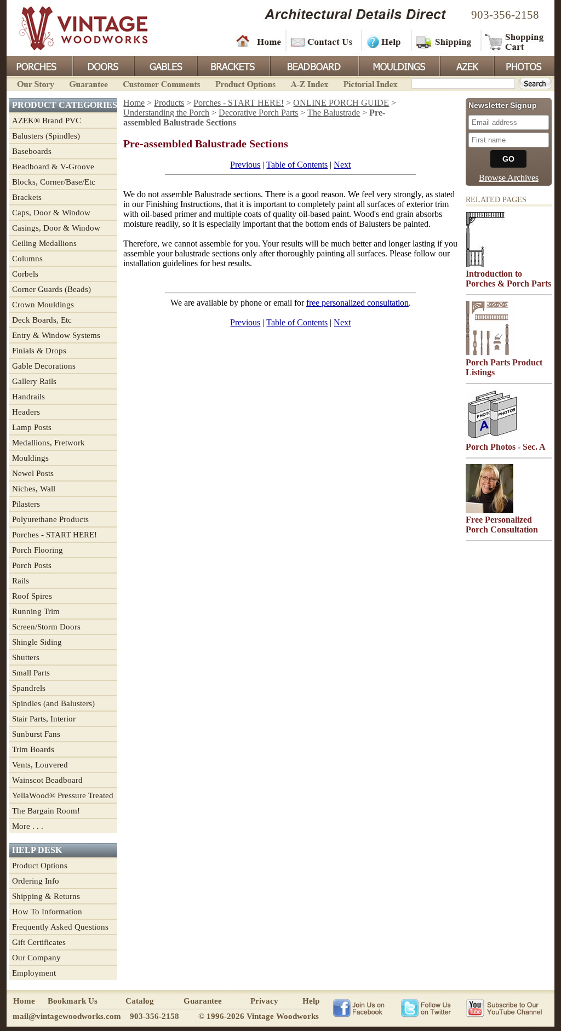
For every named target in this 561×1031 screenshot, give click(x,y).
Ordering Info (35, 881)
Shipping (444, 41)
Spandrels (28, 688)
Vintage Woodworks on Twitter (427, 1007)
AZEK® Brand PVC (46, 120)
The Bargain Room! (46, 810)
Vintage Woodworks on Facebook (358, 1007)
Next (342, 164)
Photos (524, 65)
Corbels (25, 274)
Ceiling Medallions (44, 243)
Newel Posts (33, 473)
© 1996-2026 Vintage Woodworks (258, 1016)
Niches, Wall (33, 488)
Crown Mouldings (43, 304)
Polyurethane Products (50, 519)
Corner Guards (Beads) (51, 289)
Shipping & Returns (46, 896)
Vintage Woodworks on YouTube (503, 1007)
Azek (466, 65)
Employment (34, 973)
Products (169, 102)
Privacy (264, 1000)
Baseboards (31, 151)
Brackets (232, 65)
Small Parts (31, 672)
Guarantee (88, 83)
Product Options (245, 83)
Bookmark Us (73, 1000)
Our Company (36, 957)
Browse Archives (509, 177)
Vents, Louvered (40, 764)
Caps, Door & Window (51, 212)
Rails (20, 580)
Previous (245, 164)
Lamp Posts (31, 427)
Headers (26, 412)
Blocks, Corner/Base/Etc (53, 181)
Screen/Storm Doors (46, 626)
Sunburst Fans (36, 734)
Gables (165, 65)
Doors (103, 65)
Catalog (139, 1000)
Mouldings (398, 65)
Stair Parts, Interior (44, 718)
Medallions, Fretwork (48, 442)
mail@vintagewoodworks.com (67, 1016)
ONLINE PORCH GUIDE (341, 102)
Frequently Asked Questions (60, 927)
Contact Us (323, 41)
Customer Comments (161, 83)
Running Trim (36, 611)
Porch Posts (31, 565)
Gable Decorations (44, 366)
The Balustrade (333, 112)
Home (258, 41)
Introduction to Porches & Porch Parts (508, 278)
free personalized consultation (357, 302)
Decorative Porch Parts (258, 112)
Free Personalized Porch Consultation (502, 524)
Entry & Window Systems (56, 335)
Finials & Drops (39, 350)
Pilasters (26, 504)
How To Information (47, 911)
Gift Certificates (39, 942)
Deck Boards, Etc (42, 320)
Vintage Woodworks (75, 27)
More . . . (27, 826)
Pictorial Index (369, 83)
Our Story (34, 83)
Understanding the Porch (166, 112)
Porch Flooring (37, 550)
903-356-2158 (505, 14)
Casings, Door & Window (56, 228)
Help (384, 41)
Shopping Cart (514, 41)
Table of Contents (297, 164)
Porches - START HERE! (54, 534)
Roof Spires (32, 596)
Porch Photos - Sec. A (506, 446)
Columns (27, 258)
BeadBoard (313, 65)
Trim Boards (33, 749)
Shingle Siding (37, 642)
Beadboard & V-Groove (53, 166)
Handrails (28, 396)
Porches (39, 65)
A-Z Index (309, 83)
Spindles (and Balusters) (53, 703)
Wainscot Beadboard (47, 780)
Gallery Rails (34, 381)
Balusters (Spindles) (46, 135)
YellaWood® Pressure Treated (62, 795)
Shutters (25, 657)
